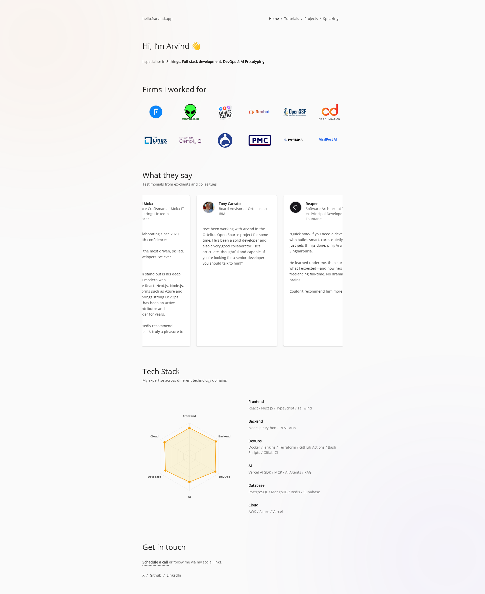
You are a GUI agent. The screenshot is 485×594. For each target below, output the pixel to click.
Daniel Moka (129, 203)
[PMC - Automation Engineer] (260, 140)
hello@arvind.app (157, 18)
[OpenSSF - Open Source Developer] (294, 112)
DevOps (229, 61)
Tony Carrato (217, 203)
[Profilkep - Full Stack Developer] (294, 140)
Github (155, 575)
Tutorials (291, 18)
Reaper (299, 203)
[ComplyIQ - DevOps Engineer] (190, 140)
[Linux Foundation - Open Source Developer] (155, 140)
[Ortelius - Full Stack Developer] (190, 112)
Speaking (330, 18)
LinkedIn (174, 575)
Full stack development (201, 61)
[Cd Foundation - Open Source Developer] (329, 112)
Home (274, 18)
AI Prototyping (252, 61)
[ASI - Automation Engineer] (225, 140)
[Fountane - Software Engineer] (155, 112)
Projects (311, 18)
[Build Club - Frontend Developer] (225, 112)
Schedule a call (155, 562)
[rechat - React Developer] (260, 112)
